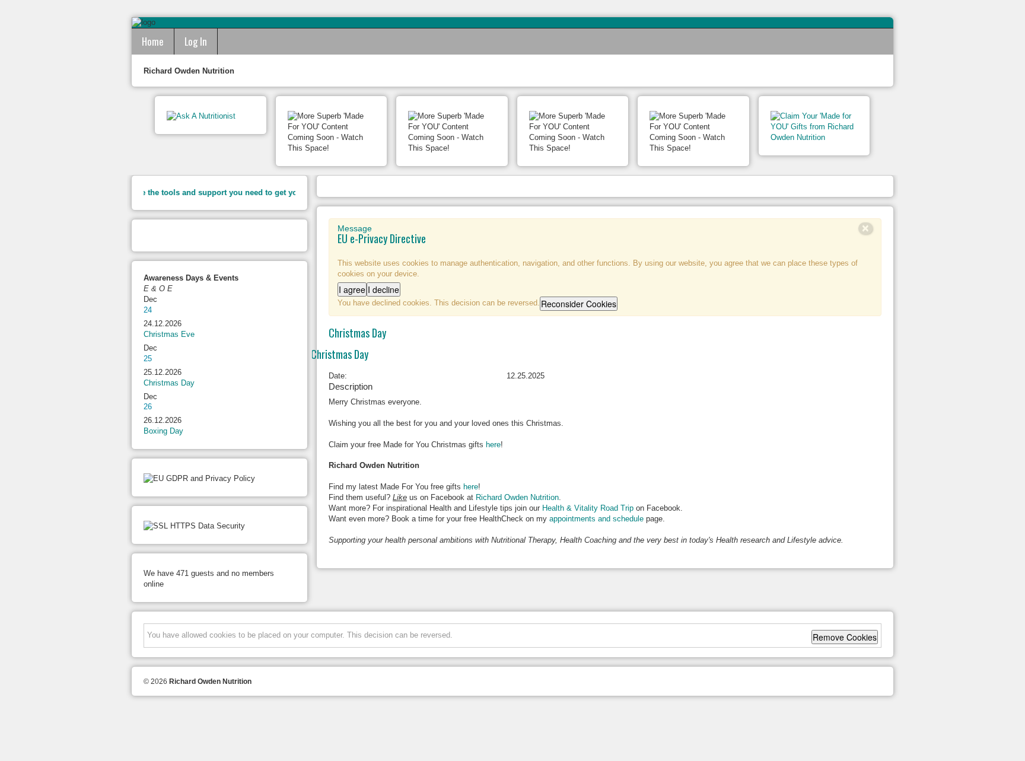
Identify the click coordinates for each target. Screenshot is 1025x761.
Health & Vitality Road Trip (588, 508)
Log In (195, 41)
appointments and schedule (596, 518)
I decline (383, 289)
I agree (352, 289)
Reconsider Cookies (578, 304)
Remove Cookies (845, 637)
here (493, 444)
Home (153, 41)
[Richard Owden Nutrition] (512, 729)
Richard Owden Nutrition (517, 497)
